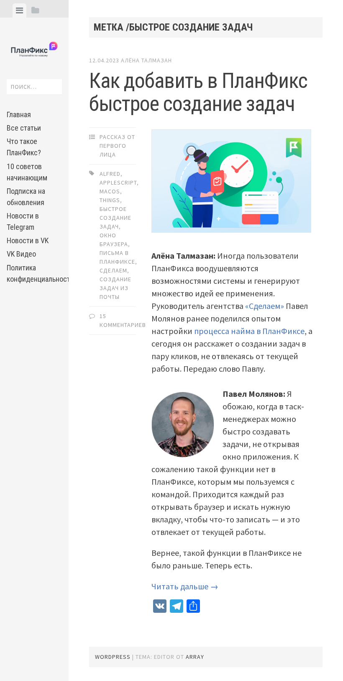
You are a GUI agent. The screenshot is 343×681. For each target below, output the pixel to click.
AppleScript (118, 182)
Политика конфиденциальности (34, 273)
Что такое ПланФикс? (24, 147)
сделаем (113, 270)
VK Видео (21, 253)
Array (195, 656)
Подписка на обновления (26, 197)
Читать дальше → (184, 586)
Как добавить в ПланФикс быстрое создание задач (198, 92)
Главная (19, 114)
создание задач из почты (115, 288)
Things (110, 200)
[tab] (19, 10)
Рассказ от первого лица (117, 145)
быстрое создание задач (115, 217)
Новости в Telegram (23, 221)
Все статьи (24, 127)
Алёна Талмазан (146, 60)
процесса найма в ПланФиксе (249, 331)
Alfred (110, 173)
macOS (110, 191)
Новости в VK (28, 240)
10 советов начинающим (27, 172)
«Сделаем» (265, 306)
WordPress (113, 656)
